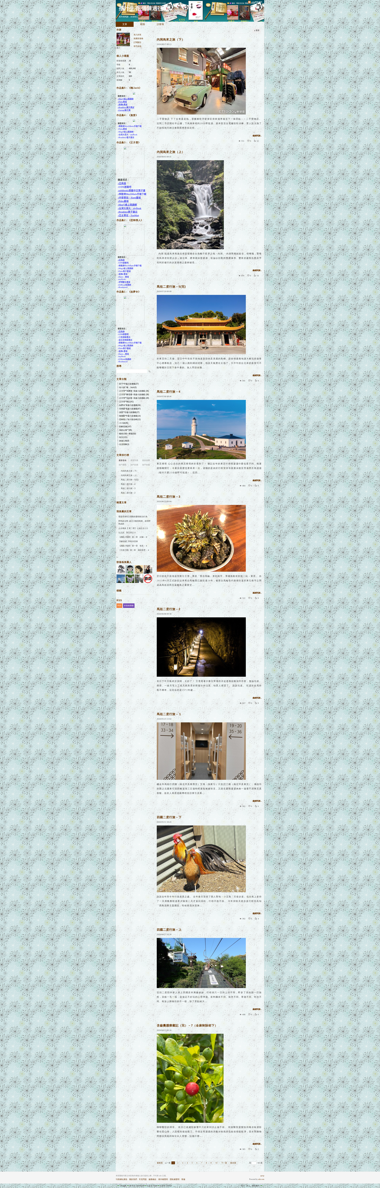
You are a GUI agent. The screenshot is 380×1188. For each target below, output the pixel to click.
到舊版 (169, 9)
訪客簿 (160, 24)
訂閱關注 (137, 42)
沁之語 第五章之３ (127, 532)
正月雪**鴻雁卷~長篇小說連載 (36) (134, 391)
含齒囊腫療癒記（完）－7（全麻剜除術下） (187, 1025)
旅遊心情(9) (124, 441)
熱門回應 (134, 465)
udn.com (261, 1179)
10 (216, 1163)
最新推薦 (146, 460)
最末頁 (233, 1163)
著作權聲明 (163, 1179)
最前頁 (160, 1163)
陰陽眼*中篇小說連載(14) (130, 416)
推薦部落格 (138, 38)
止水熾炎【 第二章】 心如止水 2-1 (133, 528)
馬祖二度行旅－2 (168, 609)
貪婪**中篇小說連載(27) (129, 412)
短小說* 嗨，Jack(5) (128, 387)
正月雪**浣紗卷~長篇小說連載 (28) (134, 398)
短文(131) (123, 437)
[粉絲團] (118, 1185)
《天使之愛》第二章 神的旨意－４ (133, 550)
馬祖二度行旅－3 (168, 496)
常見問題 (143, 1179)
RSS (119, 605)
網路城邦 (255, 1186)
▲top (262, 1176)
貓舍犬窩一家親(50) (127, 434)
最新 (257, 30)
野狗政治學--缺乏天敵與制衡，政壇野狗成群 (134, 522)
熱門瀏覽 (122, 465)
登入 (243, 1186)
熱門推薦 (146, 465)
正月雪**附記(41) (126, 401)
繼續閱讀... (257, 136)
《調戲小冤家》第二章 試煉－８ (132, 537)
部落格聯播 (129, 605)
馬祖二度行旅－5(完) (171, 286)
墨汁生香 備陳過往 (141, 8)
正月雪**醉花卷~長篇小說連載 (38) (134, 394)
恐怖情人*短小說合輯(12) (130, 419)
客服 (183, 1179)
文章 (124, 24)
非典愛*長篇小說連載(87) (130, 409)
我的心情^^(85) (125, 430)
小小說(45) (123, 423)
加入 (248, 1186)
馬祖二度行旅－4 (168, 391)
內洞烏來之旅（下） (171, 39)
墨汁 (118, 48)
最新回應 (134, 460)
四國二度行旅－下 (169, 817)
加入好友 (137, 35)
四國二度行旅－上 (169, 929)
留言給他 (137, 46)
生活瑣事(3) (124, 444)
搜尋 (149, 371)
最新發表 (122, 460)
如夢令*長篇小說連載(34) (130, 405)
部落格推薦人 (124, 562)
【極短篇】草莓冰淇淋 (128, 541)
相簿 (142, 24)
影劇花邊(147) (125, 426)
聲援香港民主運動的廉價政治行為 (132, 516)
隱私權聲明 (174, 1179)
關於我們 (133, 1179)
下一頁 (224, 1163)
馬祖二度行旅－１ (169, 714)
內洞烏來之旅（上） (171, 152)
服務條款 (152, 1179)
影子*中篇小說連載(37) (129, 384)
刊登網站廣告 (121, 1179)
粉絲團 (123, 1186)
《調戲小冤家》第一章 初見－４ (132, 546)
